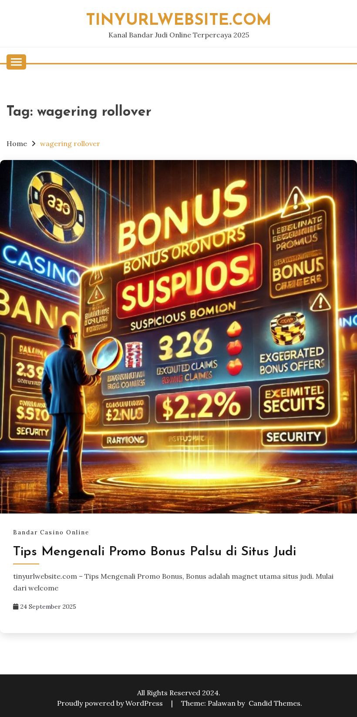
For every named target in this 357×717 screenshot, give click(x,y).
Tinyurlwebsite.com (179, 21)
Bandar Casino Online (51, 532)
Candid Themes (274, 703)
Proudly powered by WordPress (111, 703)
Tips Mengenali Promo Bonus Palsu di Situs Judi (154, 552)
